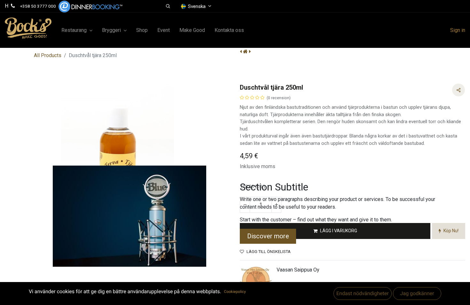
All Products (47, 55)
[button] (168, 6)
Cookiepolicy (235, 291)
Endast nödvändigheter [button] (362, 293)
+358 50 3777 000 (38, 6)
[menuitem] (142, 30)
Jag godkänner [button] (417, 293)
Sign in (457, 30)
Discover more (268, 236)
